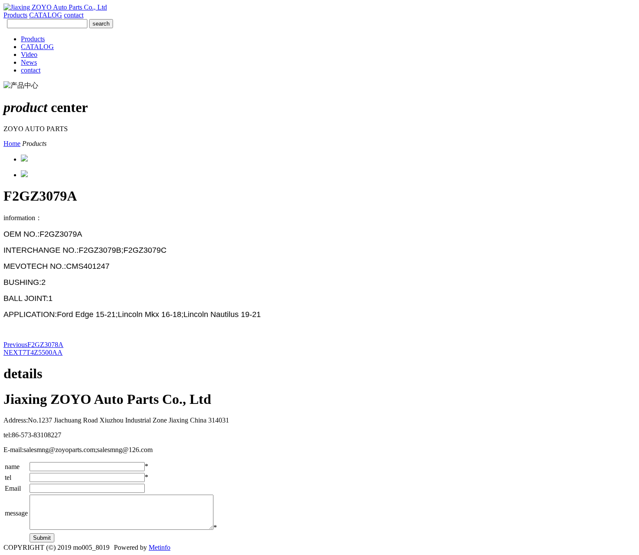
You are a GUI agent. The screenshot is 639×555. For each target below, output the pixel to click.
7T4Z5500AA (33, 352)
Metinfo (159, 547)
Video (29, 54)
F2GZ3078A (33, 344)
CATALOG (45, 15)
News (29, 62)
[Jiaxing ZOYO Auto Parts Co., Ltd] (55, 7)
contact (73, 15)
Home (11, 143)
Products (15, 15)
